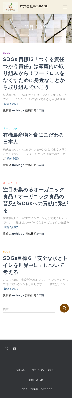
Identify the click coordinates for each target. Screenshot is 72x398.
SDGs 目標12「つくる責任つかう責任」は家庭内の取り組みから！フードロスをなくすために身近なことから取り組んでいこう (34, 73)
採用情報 (20, 370)
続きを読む (11, 104)
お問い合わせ (36, 380)
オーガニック (10, 128)
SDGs (6, 52)
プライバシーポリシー (44, 370)
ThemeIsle (45, 388)
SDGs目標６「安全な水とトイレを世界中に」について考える (35, 265)
